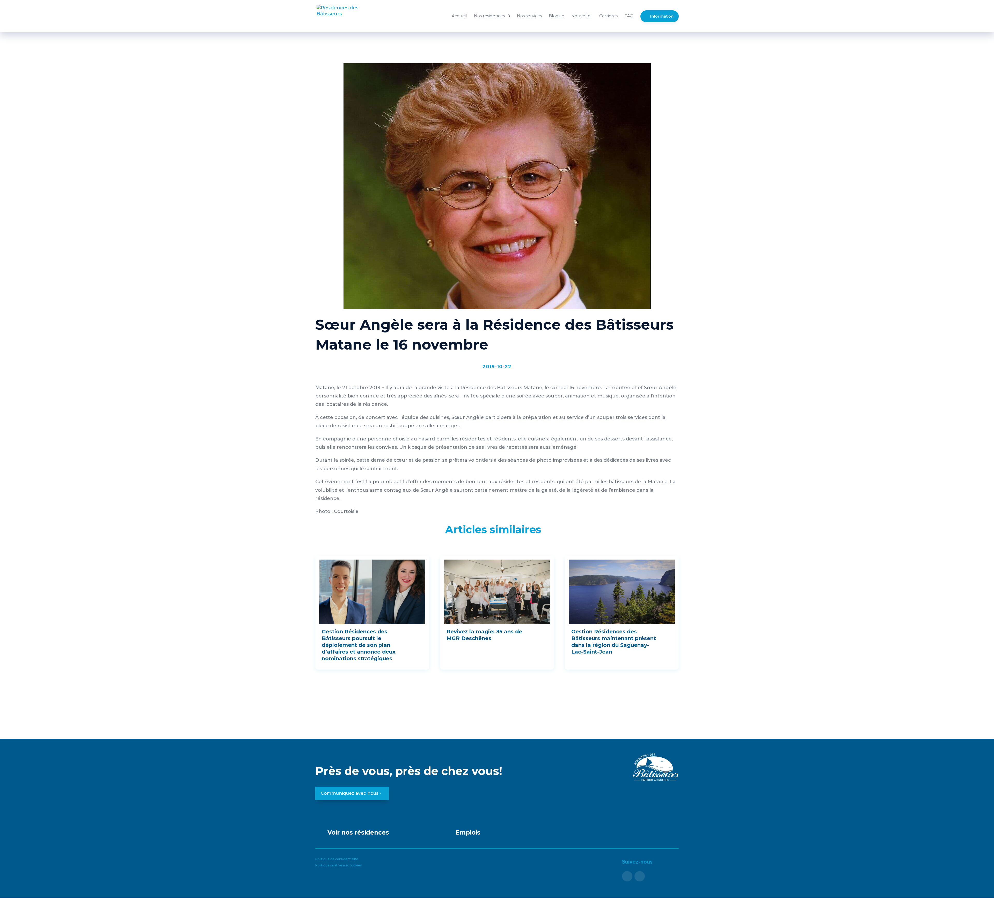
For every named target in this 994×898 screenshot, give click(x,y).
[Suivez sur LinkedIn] (639, 876)
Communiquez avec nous (349, 793)
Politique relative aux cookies (338, 865)
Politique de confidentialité (336, 859)
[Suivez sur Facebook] (627, 876)
